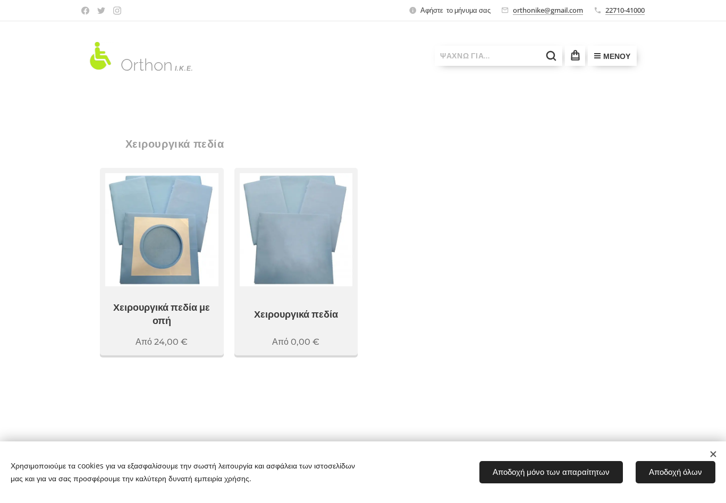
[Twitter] (101, 11)
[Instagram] (117, 11)
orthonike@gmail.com (548, 10)
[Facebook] (85, 11)
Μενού (616, 56)
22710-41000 (625, 10)
